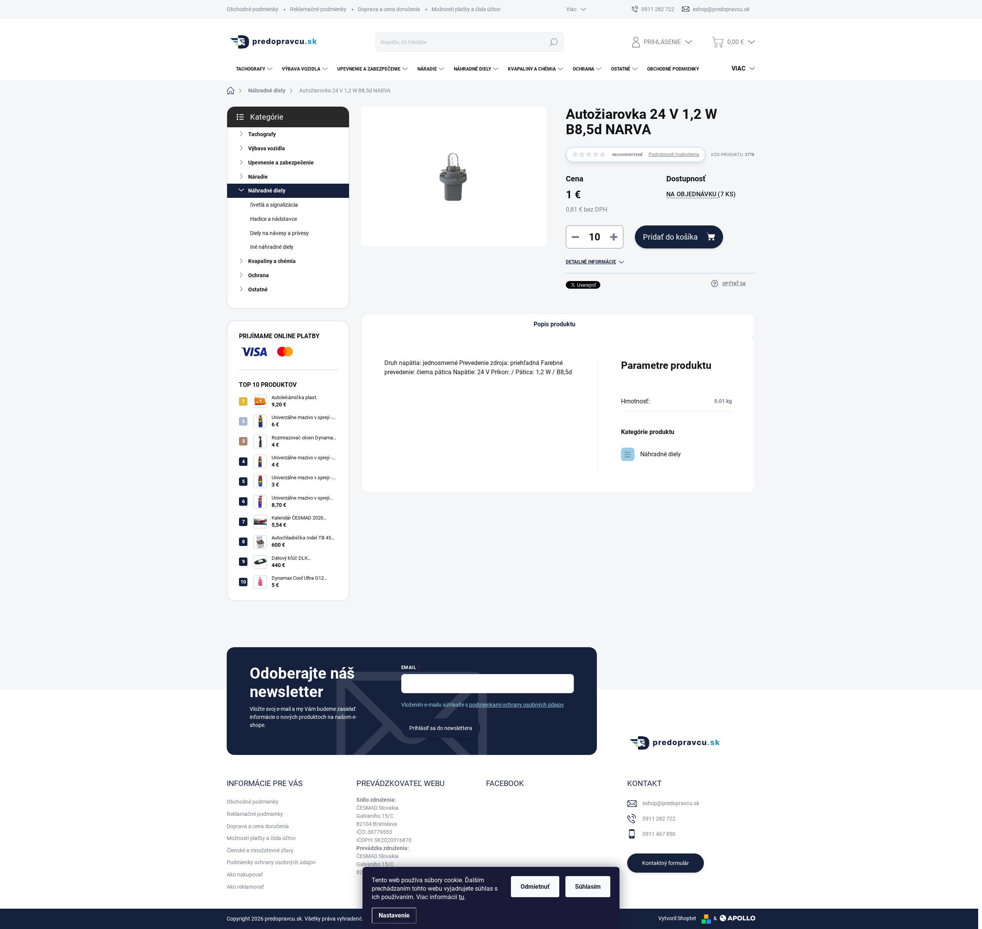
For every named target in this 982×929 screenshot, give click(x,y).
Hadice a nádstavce (273, 219)
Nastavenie (394, 915)
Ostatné (258, 289)
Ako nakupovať (245, 874)
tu (461, 897)
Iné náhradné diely (271, 247)
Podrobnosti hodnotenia (674, 154)
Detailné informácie (591, 262)
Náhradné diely (266, 190)
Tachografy (262, 134)
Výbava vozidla (266, 148)
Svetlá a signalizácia (274, 205)
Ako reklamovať (245, 887)
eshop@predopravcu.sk (671, 803)
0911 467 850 (659, 834)
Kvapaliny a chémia (272, 261)
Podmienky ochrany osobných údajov (271, 862)
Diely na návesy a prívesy (279, 233)
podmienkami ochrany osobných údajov (516, 705)
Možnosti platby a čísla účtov (466, 9)
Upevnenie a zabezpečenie (281, 162)
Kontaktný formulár (665, 863)
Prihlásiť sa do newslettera (440, 728)
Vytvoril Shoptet (677, 918)
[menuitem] (250, 69)
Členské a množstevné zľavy (260, 850)
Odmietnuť (535, 886)
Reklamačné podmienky (318, 9)
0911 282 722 (659, 819)
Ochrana (258, 275)
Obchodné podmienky (252, 9)
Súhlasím (588, 886)
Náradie (258, 177)
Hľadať (553, 42)
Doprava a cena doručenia (389, 9)
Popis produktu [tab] (554, 324)
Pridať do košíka (670, 237)
